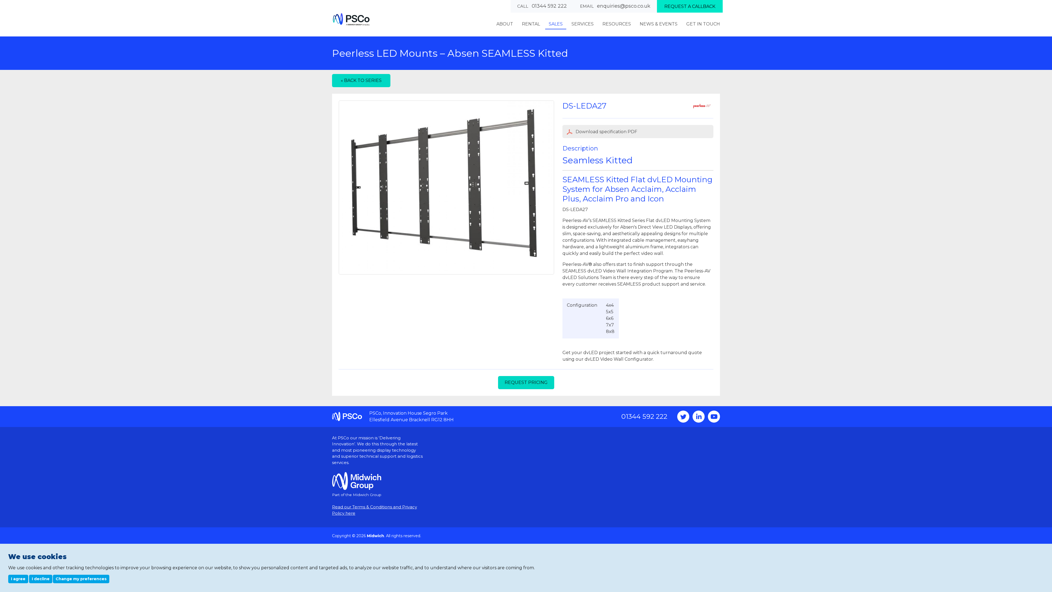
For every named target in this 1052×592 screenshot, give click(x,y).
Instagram (699, 417)
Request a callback (689, 6)
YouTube (714, 417)
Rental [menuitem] (531, 24)
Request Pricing (526, 382)
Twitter (683, 417)
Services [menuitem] (582, 24)
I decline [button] (41, 578)
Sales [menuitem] (556, 24)
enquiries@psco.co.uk (623, 6)
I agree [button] (18, 578)
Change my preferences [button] (81, 578)
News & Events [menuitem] (658, 24)
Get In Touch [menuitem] (703, 24)
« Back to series (361, 80)
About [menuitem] (504, 24)
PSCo (351, 19)
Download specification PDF (605, 131)
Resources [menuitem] (616, 24)
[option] (446, 187)
